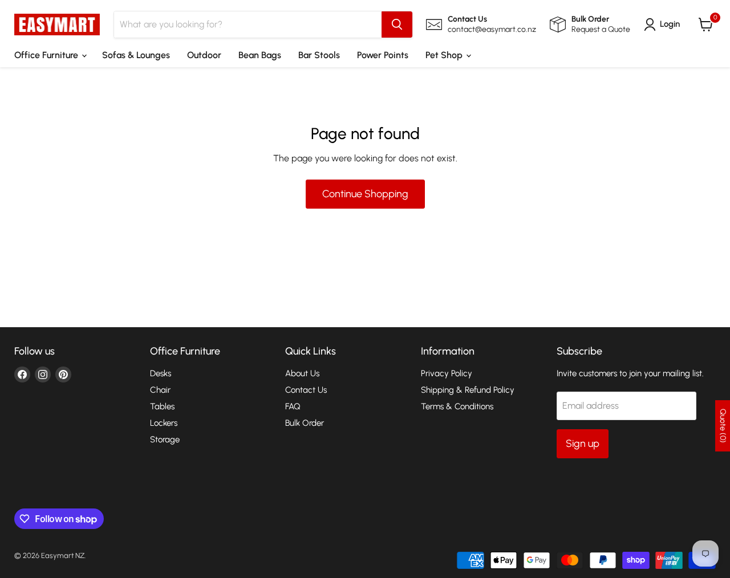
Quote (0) (723, 426)
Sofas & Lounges (136, 55)
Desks (160, 373)
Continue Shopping (365, 194)
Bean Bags (259, 55)
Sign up (582, 443)
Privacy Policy (446, 373)
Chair (160, 390)
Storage (165, 439)
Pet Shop (445, 55)
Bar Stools (319, 55)
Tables (162, 406)
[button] (664, 24)
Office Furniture (47, 55)
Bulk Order (304, 423)
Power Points (382, 55)
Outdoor (204, 55)
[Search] (397, 24)
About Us (302, 373)
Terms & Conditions (457, 406)
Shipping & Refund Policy (467, 390)
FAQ (293, 406)
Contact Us (306, 390)
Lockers (163, 423)
